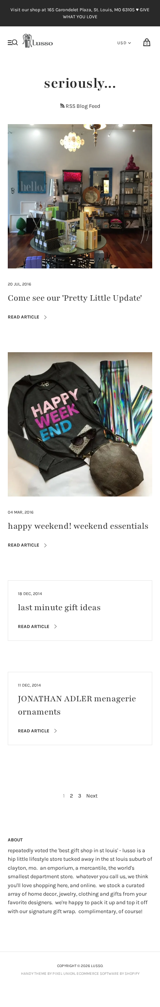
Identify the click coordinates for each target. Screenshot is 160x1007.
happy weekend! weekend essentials (78, 526)
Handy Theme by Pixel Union (48, 973)
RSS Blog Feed (83, 106)
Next (91, 795)
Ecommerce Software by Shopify (108, 973)
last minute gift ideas (59, 607)
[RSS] (62, 106)
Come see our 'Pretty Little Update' (75, 298)
